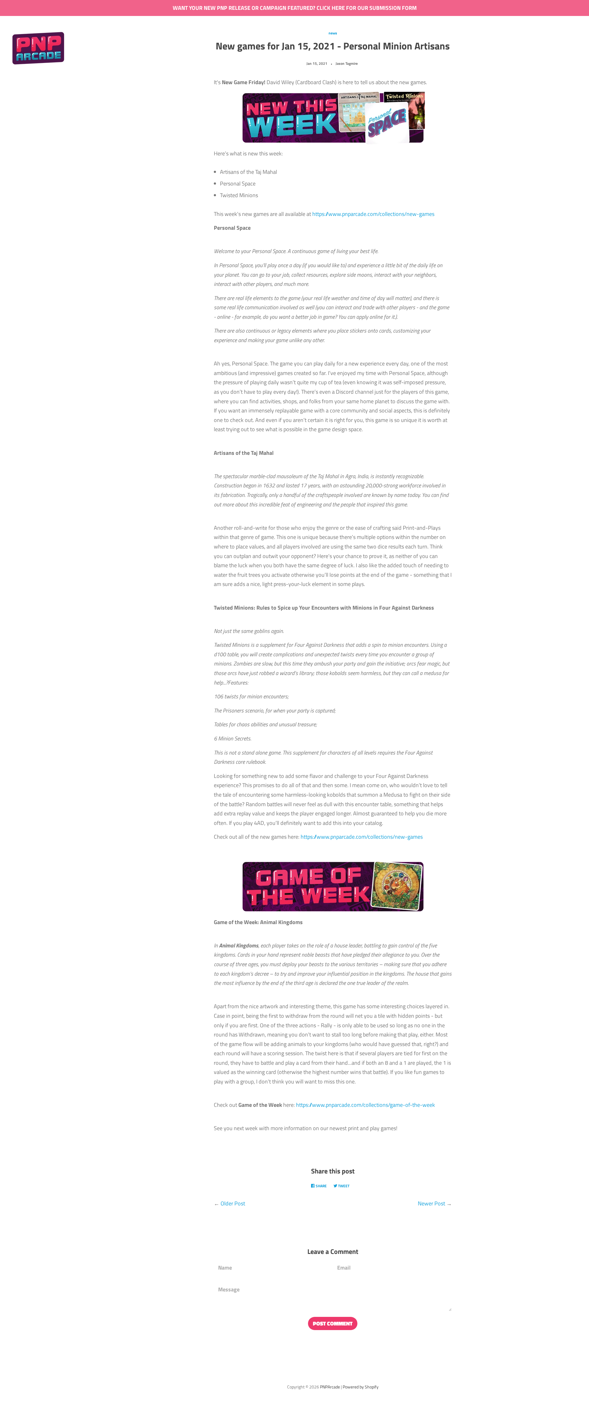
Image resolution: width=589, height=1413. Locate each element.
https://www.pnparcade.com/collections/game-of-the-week (365, 1105)
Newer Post (431, 1203)
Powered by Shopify (361, 1387)
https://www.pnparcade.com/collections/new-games (373, 214)
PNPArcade (330, 1387)
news (333, 33)
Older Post (233, 1203)
